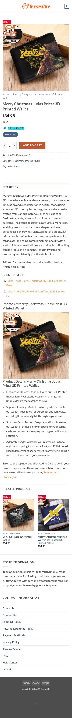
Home (6, 94)
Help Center (10, 662)
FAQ (5, 655)
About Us (8, 608)
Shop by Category (22, 94)
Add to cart (32, 145)
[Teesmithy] (36, 6)
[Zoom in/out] (3, 697)
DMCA (7, 669)
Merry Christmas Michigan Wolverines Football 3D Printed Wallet (52, 539)
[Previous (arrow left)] (3, 712)
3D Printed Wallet (24, 160)
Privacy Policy (11, 642)
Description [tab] (10, 187)
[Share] (23, 697)
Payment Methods (14, 635)
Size (5, 121)
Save (8, 22)
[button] (5, 6)
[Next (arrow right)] (13, 712)
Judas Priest (13, 166)
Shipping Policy (12, 621)
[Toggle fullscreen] (13, 697)
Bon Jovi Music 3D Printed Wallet (17, 538)
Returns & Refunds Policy (18, 628)
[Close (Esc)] (33, 697)
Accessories (41, 94)
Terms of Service (12, 648)
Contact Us (9, 615)
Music (37, 160)
